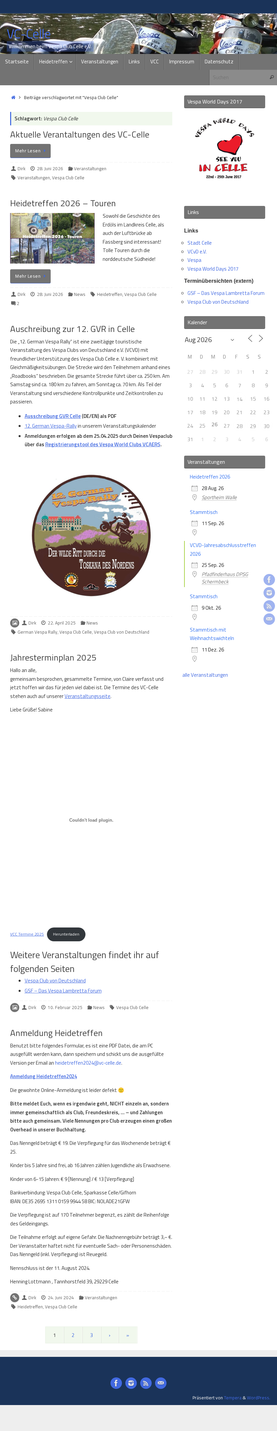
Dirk (21, 168)
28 (239, 426)
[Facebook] (269, 579)
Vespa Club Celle (68, 177)
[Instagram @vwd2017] (269, 593)
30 (266, 426)
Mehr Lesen (28, 150)
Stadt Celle (199, 243)
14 (239, 399)
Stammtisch (204, 512)
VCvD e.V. (197, 251)
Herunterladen (66, 934)
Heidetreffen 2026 (210, 477)
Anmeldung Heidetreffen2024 (43, 1076)
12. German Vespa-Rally (51, 426)
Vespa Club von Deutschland (121, 632)
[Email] (269, 619)
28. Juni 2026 (50, 168)
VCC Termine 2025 (27, 934)
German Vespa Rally (37, 632)
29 (253, 426)
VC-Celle (29, 34)
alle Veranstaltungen (205, 675)
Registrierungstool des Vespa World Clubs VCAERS (102, 444)
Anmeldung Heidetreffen (56, 1032)
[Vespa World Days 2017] (224, 191)
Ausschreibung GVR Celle (53, 416)
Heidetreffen (109, 294)
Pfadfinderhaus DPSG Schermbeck (225, 577)
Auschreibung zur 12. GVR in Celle (72, 328)
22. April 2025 (62, 622)
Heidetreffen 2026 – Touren (63, 203)
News (79, 294)
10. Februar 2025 (65, 1007)
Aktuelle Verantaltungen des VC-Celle (79, 134)
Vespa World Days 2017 (212, 269)
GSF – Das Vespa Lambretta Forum (63, 991)
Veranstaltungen (90, 168)
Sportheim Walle (219, 497)
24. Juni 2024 (61, 1297)
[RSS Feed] (269, 606)
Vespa (194, 260)
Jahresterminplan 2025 (53, 657)
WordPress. (258, 1397)
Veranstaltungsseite (87, 696)
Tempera (233, 1397)
